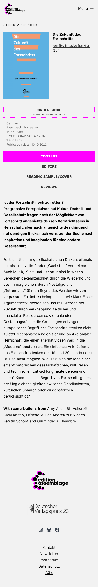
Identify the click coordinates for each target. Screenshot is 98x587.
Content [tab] (49, 156)
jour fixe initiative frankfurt (71, 45)
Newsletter (49, 553)
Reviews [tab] (49, 187)
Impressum (49, 560)
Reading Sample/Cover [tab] (49, 177)
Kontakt (49, 547)
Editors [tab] (49, 166)
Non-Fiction (28, 25)
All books (9, 25)
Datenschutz (49, 566)
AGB (49, 572)
